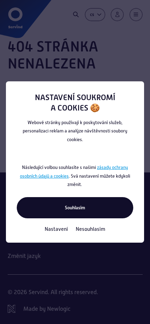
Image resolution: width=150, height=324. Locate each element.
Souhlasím (75, 207)
